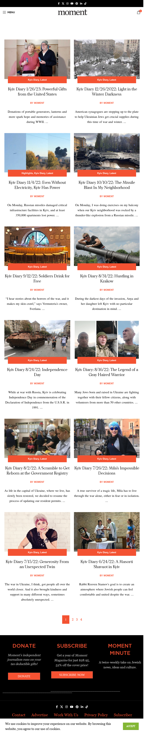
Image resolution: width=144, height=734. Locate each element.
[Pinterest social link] (76, 3)
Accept (130, 726)
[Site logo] (72, 12)
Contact (18, 715)
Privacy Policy (96, 715)
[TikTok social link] (85, 3)
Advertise (39, 715)
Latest (43, 79)
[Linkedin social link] (81, 3)
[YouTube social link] (72, 3)
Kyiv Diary (33, 79)
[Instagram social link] (67, 3)
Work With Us (66, 715)
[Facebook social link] (59, 3)
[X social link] (63, 3)
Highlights (27, 173)
